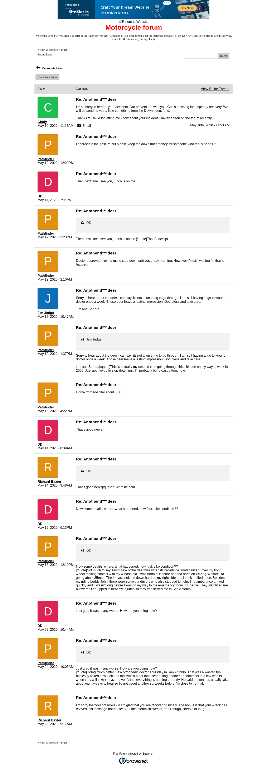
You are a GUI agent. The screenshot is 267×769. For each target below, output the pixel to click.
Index (64, 49)
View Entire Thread (215, 89)
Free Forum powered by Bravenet (133, 753)
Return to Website (48, 49)
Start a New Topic (47, 77)
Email (86, 125)
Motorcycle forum (52, 68)
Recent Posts (45, 54)
